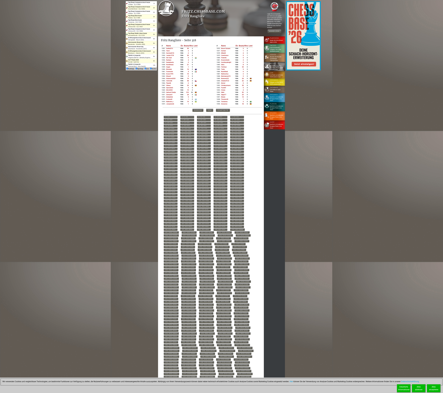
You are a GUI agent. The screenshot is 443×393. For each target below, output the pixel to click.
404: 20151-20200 (226, 347)
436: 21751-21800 (171, 368)
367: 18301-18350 (189, 327)
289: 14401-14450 (225, 281)
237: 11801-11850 (188, 252)
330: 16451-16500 (242, 304)
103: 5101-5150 (203, 174)
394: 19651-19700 (223, 342)
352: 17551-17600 (188, 319)
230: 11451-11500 (239, 246)
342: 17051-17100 (189, 313)
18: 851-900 (203, 125)
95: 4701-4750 (237, 168)
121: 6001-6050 (170, 186)
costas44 (169, 99)
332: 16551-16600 (188, 307)
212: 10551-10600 (188, 238)
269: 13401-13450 (224, 270)
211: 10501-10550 (171, 238)
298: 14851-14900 (207, 287)
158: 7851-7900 (204, 206)
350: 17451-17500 (242, 316)
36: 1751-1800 (170, 137)
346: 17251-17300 (171, 316)
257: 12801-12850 (189, 264)
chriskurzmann (226, 85)
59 (188, 48)
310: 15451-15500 (242, 293)
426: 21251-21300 (171, 362)
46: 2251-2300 (170, 143)
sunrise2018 (170, 53)
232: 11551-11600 (187, 249)
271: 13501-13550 (171, 272)
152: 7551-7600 (187, 203)
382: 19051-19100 (189, 336)
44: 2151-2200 (220, 140)
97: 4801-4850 (187, 171)
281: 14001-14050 (171, 278)
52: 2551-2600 (187, 145)
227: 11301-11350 (187, 246)
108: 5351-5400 (204, 177)
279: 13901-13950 (224, 275)
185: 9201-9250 (237, 220)
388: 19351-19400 (207, 339)
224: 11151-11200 (221, 244)
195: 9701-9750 (237, 226)
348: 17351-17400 (206, 316)
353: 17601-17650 (206, 319)
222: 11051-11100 (187, 244)
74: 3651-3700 (220, 157)
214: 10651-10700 (223, 238)
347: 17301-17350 (189, 316)
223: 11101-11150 (204, 244)
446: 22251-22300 (171, 373)
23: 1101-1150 (203, 128)
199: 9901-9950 (220, 229)
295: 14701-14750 (242, 284)
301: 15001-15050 (171, 290)
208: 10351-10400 (207, 235)
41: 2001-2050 (170, 140)
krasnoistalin (225, 60)
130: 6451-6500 (237, 189)
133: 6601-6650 (204, 192)
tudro (223, 69)
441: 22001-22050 (171, 371)
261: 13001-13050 (171, 267)
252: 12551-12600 (188, 261)
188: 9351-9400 (204, 223)
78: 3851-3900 (203, 160)
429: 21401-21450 (224, 362)
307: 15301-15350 (189, 293)
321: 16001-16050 (171, 301)
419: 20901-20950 (226, 356)
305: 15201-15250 (241, 290)
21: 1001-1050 (169, 128)
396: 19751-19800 (171, 345)
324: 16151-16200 (223, 301)
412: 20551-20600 (189, 353)
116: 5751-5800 (170, 183)
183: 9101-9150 (203, 220)
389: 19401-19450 (224, 339)
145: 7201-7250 (237, 197)
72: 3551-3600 (187, 157)
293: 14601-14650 (206, 284)
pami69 (223, 88)
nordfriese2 (170, 64)
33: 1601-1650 (203, 134)
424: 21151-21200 (223, 359)
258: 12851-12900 (207, 264)
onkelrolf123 (225, 81)
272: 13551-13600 (188, 272)
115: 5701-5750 (237, 180)
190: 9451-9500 (237, 223)
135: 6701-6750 (237, 192)
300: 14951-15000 (243, 287)
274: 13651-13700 (223, 272)
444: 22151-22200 (225, 371)
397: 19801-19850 (189, 345)
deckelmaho (170, 62)
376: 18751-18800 (171, 333)
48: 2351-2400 (203, 143)
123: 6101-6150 (203, 186)
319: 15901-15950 (223, 298)
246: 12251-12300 (171, 258)
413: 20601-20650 (207, 353)
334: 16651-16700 (223, 307)
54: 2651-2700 (220, 145)
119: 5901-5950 (220, 183)
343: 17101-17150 (206, 313)
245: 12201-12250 (241, 255)
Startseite (223, 110)
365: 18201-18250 (241, 324)
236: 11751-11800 (171, 252)
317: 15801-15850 (188, 298)
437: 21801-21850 (189, 368)
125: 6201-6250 (237, 186)
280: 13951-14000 (242, 275)
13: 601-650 (202, 122)
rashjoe (168, 60)
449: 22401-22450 (226, 373)
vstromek (169, 81)
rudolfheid (224, 71)
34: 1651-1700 (219, 134)
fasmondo (169, 71)
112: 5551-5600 (187, 180)
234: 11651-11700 (221, 249)
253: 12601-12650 (206, 261)
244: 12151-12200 (223, 255)
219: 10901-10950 (224, 241)
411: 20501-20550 (171, 353)
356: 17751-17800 (171, 321)
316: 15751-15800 (171, 298)
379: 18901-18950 (225, 333)
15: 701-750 (235, 122)
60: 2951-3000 (237, 148)
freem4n (224, 58)
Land (195, 46)
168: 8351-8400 (204, 212)
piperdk (168, 83)
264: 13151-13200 (223, 267)
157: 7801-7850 (187, 206)
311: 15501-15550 (170, 295)
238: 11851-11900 (205, 252)
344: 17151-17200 (223, 313)
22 (243, 81)
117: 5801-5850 (187, 183)
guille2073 (169, 48)
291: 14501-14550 (171, 284)
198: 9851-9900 (204, 229)
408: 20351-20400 (208, 350)
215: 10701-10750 (241, 238)
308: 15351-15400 (207, 293)
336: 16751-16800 (171, 310)
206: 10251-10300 (171, 235)
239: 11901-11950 (222, 252)
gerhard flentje (171, 92)
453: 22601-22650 (207, 376)
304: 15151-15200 (223, 290)
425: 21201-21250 (241, 359)
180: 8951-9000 (237, 218)
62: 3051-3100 (186, 151)
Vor (210, 110)
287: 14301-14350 (189, 281)
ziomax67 (169, 94)
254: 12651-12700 (223, 261)
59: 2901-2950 (220, 148)
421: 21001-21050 (171, 359)
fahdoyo (224, 67)
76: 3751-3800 (170, 160)
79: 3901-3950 (220, 160)
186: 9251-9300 (170, 223)
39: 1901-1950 (219, 137)
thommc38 (224, 99)
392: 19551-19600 (188, 342)
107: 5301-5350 (187, 177)
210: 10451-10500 (243, 235)
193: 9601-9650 (204, 226)
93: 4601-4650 (203, 168)
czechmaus (224, 55)
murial (223, 83)
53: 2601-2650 (203, 145)
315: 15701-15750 (240, 295)
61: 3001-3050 (170, 151)
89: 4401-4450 (220, 166)
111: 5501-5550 (170, 180)
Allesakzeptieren (433, 388)
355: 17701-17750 (241, 319)
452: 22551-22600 (189, 376)
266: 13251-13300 (171, 270)
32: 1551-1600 (186, 134)
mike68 (223, 53)
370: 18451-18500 (243, 327)
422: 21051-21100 (189, 359)
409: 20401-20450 (227, 350)
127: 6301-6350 (187, 189)
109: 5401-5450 (220, 177)
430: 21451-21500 (242, 362)
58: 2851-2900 (203, 148)
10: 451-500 (236, 119)
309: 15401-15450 (224, 293)
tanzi (168, 51)
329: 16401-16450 (224, 304)
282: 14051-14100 (189, 278)
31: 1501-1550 (169, 134)
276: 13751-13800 (171, 275)
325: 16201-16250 (240, 301)
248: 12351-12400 (207, 258)
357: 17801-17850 (189, 321)
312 (187, 92)
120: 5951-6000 (237, 183)
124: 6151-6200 (220, 186)
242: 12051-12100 (189, 255)
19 (188, 78)
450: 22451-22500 (245, 373)
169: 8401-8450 (220, 212)
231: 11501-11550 (170, 249)
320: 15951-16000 (241, 298)
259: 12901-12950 (224, 264)
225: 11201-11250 (238, 244)
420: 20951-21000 (244, 356)
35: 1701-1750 (236, 134)
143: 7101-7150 (203, 197)
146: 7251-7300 (170, 200)
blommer (169, 69)
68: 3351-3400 (203, 154)
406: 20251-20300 (171, 350)
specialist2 (169, 88)
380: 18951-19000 (243, 333)
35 (243, 85)
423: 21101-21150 (206, 359)
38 (188, 81)
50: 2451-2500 (237, 143)
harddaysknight (226, 62)
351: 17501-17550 (171, 319)
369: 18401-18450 (225, 327)
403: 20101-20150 (208, 347)
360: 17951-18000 (242, 321)
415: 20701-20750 (244, 353)
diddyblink (169, 97)
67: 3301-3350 (187, 154)
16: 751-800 (169, 125)
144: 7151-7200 (220, 197)
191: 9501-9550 (170, 226)
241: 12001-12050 (171, 255)
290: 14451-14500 (243, 281)
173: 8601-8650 (204, 215)
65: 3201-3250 (236, 151)
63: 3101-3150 (203, 151)
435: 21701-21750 (241, 365)
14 (188, 69)
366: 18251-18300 (171, 327)
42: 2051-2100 (187, 140)
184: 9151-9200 (220, 220)
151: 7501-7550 (170, 203)
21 (188, 64)
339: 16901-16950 (224, 310)
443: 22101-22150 (207, 371)
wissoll (168, 76)
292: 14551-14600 (189, 284)
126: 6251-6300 (170, 189)
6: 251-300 (168, 119)
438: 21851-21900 (207, 368)
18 (243, 104)
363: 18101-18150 (206, 324)
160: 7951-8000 (237, 206)
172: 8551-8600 (187, 215)
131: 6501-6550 (170, 192)
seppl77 (223, 94)
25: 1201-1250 (236, 128)
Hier (291, 381)
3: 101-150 (202, 117)
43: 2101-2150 (203, 140)
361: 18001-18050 (171, 324)
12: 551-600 (186, 122)
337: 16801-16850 (189, 310)
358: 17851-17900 (207, 321)
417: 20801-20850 (190, 356)
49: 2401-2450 (220, 143)
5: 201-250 (235, 117)
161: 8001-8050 (170, 209)
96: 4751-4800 (170, 171)
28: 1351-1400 (203, 131)
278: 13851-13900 (207, 275)
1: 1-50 (167, 117)
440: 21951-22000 (242, 368)
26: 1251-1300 (169, 131)
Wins (191, 46)
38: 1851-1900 (203, 137)
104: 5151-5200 (220, 174)
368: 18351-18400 (207, 327)
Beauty (186, 46)
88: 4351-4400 (204, 166)
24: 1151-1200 (219, 128)
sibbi (222, 92)
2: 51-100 (185, 117)
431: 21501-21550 (171, 365)
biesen (223, 97)
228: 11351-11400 (205, 246)
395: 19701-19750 (241, 342)
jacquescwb (170, 104)
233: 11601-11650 (204, 249)
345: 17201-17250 (241, 313)
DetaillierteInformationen (404, 388)
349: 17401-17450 (224, 316)
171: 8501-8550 (170, 215)
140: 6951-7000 (237, 194)
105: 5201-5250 (237, 174)
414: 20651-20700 (225, 353)
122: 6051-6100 (187, 186)
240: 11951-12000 (240, 252)
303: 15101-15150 (206, 290)
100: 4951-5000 (237, 171)
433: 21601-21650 (206, 365)
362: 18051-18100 (189, 324)
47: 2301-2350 (187, 143)
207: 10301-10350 (189, 235)
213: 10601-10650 (206, 238)
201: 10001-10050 (171, 232)
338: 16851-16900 (207, 310)
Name (168, 46)
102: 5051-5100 (187, 174)
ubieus (168, 85)
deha (222, 64)
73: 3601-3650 (203, 157)
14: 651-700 (219, 122)
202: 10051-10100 (189, 232)
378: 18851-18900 (207, 333)
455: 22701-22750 (244, 376)
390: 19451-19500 (242, 339)
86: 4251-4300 (170, 166)
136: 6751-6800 (170, 194)
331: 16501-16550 (171, 307)
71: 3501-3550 (170, 157)
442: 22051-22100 (190, 371)
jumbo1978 (170, 55)
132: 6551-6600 (187, 192)
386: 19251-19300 (171, 339)
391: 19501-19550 (171, 342)
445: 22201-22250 (244, 371)
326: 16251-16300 (171, 304)
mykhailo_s (169, 101)
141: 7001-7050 (170, 197)
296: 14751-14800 (171, 287)
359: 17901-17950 (224, 321)
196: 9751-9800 (170, 229)
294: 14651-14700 (224, 284)
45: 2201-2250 (236, 140)
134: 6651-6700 (220, 192)
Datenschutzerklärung (410, 381)
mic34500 (169, 90)
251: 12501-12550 (171, 261)
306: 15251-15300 (171, 293)
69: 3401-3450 (220, 154)
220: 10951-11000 (242, 241)
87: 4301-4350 (187, 166)
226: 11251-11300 (170, 246)
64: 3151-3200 (220, 151)
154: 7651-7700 (220, 203)
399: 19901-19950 (224, 345)
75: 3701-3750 (236, 157)
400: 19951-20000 (242, 345)
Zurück (198, 110)
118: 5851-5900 (204, 183)
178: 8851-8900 (204, 218)
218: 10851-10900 (207, 241)
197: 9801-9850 (187, 229)
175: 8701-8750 (237, 215)
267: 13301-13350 (188, 270)
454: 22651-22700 (225, 376)
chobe (223, 90)
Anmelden (274, 31)
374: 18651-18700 (224, 330)
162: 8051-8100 (187, 209)
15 (188, 74)
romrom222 (225, 78)
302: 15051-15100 (189, 290)
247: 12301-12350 (189, 258)
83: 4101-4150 (203, 163)
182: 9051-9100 (187, 220)
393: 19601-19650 (206, 342)
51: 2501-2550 (170, 145)
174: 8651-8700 (220, 215)
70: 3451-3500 (237, 154)
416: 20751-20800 (171, 356)
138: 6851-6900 (204, 194)
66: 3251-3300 (170, 154)
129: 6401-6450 (220, 189)
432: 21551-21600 (188, 365)
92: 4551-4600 (187, 168)
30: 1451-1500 (236, 131)
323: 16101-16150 (205, 301)
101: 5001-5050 (170, 174)
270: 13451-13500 (242, 270)
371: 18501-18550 (171, 330)
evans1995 (169, 74)
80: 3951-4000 (237, 160)
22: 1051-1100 (186, 128)
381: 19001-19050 (171, 336)
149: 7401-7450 (220, 200)
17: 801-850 (186, 125)
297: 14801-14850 (189, 287)
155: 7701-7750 (237, 203)
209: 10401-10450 (225, 235)
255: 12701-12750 (241, 261)
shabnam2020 (170, 78)
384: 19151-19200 (223, 336)
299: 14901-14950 (225, 287)
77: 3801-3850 (187, 160)
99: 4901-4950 (220, 171)
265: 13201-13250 (240, 267)
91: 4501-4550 (170, 168)
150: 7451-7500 (237, 200)
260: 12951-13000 (242, 264)
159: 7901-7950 (220, 206)
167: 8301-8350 (187, 212)
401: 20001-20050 (171, 347)
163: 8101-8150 (203, 209)
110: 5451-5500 (237, 177)
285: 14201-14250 (242, 278)
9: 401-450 (219, 119)
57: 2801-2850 (187, 148)
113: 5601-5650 (203, 180)
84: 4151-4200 (220, 163)
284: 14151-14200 (224, 278)
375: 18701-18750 (242, 330)
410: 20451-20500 (246, 350)
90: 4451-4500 (237, 166)
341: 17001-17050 (171, 313)
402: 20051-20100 (190, 347)
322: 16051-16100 (188, 301)
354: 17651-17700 (223, 319)
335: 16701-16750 (241, 307)
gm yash (169, 58)
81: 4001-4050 (170, 163)
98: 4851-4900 (204, 171)
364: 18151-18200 (224, 324)
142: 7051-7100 (187, 197)
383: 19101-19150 (206, 336)
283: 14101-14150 (206, 278)
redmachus (224, 74)
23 (188, 85)
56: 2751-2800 (170, 148)
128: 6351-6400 (204, 189)
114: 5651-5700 (220, 180)
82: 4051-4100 (187, 163)
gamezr (223, 51)
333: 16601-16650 (206, 307)
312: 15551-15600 (188, 295)
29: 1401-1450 (219, 131)
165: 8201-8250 (237, 209)
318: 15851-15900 (206, 298)
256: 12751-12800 (171, 264)
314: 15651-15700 (222, 295)
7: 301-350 (185, 119)
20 (188, 55)
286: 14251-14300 (171, 281)
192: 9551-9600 (187, 226)
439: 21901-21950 (224, 368)
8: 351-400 (202, 119)
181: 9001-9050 (170, 220)
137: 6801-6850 (187, 194)
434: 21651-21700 (224, 365)
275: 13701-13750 (241, 272)
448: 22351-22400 (208, 373)
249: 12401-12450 (224, 258)
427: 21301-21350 (189, 362)
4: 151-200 (218, 117)
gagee (168, 67)
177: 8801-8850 (187, 218)
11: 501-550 (169, 122)
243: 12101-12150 (206, 255)
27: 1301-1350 (186, 131)
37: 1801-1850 (186, 137)
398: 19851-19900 (207, 345)
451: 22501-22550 (171, 376)
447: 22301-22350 (190, 373)
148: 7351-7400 (204, 200)
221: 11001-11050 (170, 244)
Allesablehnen (418, 388)
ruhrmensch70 (225, 76)
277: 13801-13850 (189, 275)
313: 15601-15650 (205, 295)
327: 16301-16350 (188, 304)
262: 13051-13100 (188, 267)
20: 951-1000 (236, 125)
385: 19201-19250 (241, 336)
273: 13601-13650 (206, 272)
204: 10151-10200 (224, 232)
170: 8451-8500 (237, 212)
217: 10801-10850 (189, 241)
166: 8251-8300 (170, 212)
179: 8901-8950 (220, 218)
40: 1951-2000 (236, 137)
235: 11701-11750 (239, 249)
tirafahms (224, 101)
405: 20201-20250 (244, 347)
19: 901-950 (219, 125)
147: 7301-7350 (187, 200)
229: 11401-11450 (222, 246)
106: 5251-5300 (170, 177)
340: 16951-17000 (242, 310)
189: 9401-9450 (220, 223)
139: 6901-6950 (220, 194)
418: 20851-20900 (208, 356)
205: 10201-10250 (242, 232)
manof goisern (225, 48)
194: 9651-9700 (220, 226)
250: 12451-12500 (242, 258)
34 (243, 67)
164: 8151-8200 (220, 209)
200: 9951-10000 (237, 229)
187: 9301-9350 (187, 223)
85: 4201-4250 (237, 163)
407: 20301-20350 (190, 350)
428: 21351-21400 (207, 362)
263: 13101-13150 (205, 267)
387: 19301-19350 (189, 339)
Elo (182, 46)
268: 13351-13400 (206, 270)
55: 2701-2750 (236, 145)
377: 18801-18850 (189, 333)
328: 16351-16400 (206, 304)
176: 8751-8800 (170, 218)
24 (188, 94)
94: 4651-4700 (220, 168)
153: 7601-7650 (204, 203)
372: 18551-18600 (189, 330)
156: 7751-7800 (170, 206)
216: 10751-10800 (171, 241)
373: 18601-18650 (206, 330)
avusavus (224, 104)
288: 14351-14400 (207, 281)
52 (243, 92)
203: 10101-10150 (206, 232)
